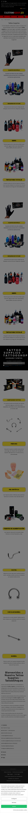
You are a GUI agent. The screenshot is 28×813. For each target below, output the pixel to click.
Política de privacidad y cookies (20, 810)
